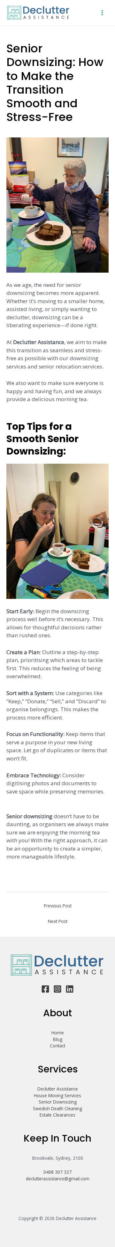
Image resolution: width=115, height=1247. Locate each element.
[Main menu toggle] (102, 12)
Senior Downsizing (58, 1102)
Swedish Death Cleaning (57, 1108)
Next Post (57, 921)
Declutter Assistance (57, 1089)
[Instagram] (57, 989)
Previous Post (58, 906)
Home (57, 1033)
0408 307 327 (57, 1172)
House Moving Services (57, 1095)
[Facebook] (45, 989)
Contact (57, 1046)
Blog (57, 1039)
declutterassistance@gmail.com (57, 1179)
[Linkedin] (69, 989)
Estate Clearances (57, 1115)
